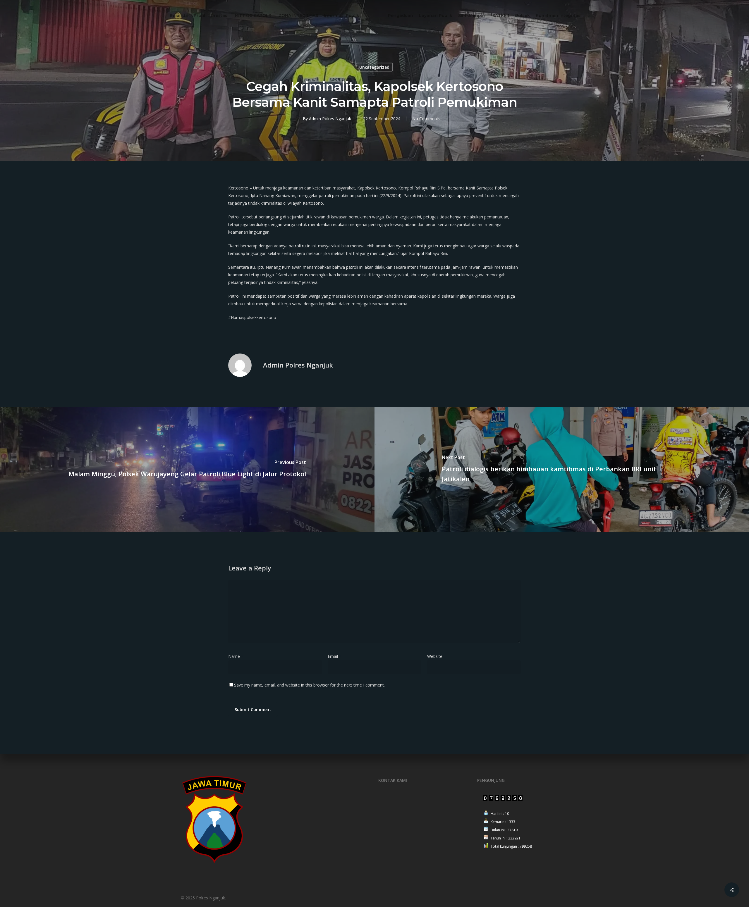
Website (434, 656)
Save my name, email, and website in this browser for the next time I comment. (309, 685)
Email (334, 656)
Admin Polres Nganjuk (330, 118)
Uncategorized (374, 67)
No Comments (426, 118)
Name (235, 656)
